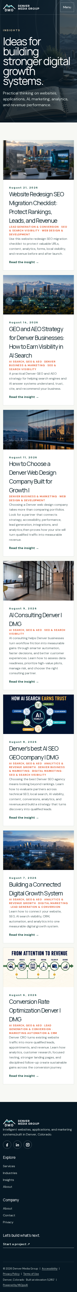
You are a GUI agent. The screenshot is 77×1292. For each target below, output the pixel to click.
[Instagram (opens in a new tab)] (27, 1145)
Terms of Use (31, 1274)
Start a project (16, 1244)
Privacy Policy (11, 1274)
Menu (67, 7)
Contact (9, 1215)
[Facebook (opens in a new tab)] (7, 1145)
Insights (8, 1180)
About (7, 1187)
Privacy (8, 1222)
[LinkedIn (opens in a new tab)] (17, 1145)
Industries (10, 1173)
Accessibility (49, 1268)
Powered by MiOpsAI (15, 1285)
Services (9, 1166)
